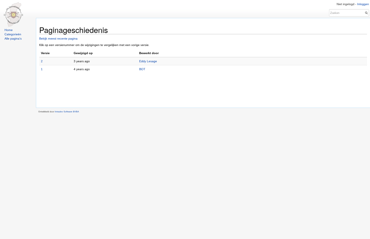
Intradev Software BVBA (67, 111)
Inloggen (363, 4)
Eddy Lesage (148, 61)
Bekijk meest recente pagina (58, 38)
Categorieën (12, 34)
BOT (142, 69)
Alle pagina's (13, 38)
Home (8, 30)
